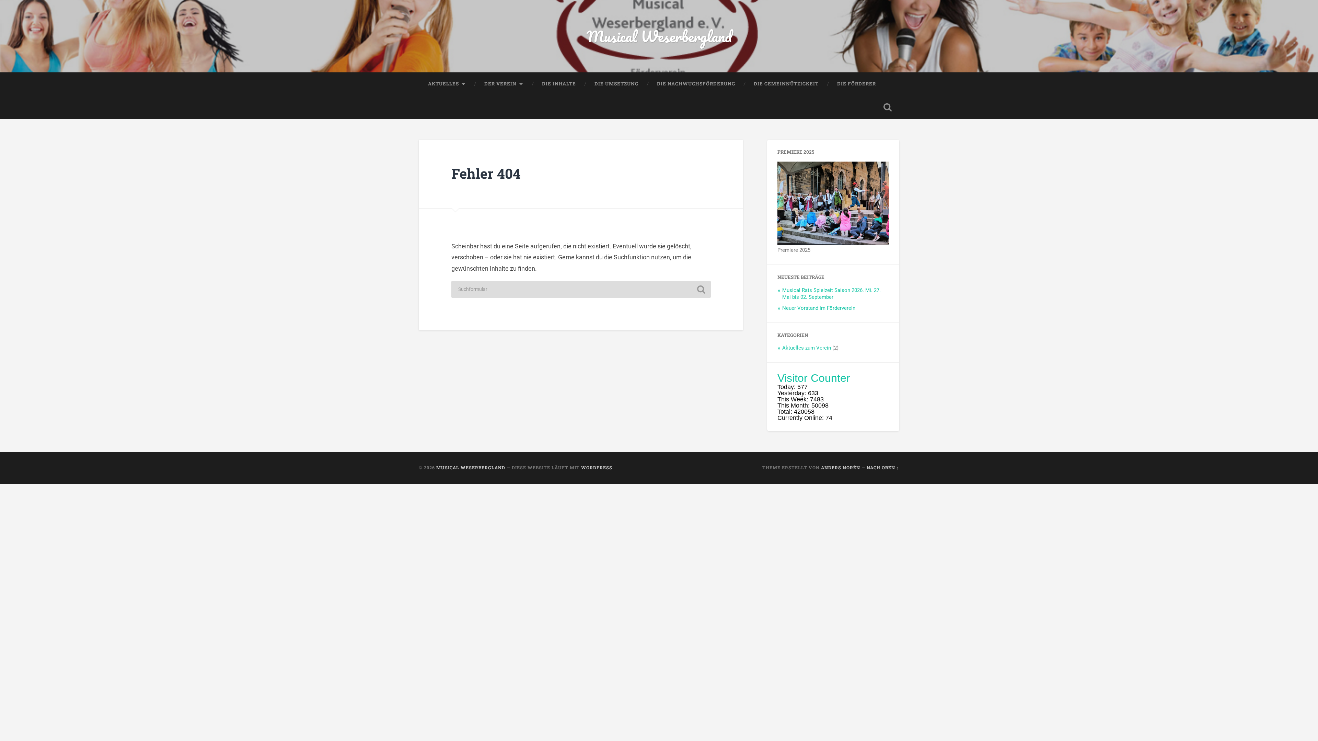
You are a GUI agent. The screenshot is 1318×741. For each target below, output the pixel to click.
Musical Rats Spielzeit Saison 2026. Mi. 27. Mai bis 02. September (831, 293)
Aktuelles (443, 84)
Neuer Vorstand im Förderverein (818, 308)
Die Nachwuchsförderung (696, 84)
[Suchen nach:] (581, 289)
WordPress (596, 467)
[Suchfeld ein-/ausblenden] (887, 107)
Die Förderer (856, 84)
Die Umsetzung (616, 84)
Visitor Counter (813, 378)
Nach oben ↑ (883, 467)
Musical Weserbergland (659, 36)
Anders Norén (840, 467)
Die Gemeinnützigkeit (786, 84)
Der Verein (500, 84)
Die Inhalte (559, 84)
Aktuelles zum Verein (806, 348)
